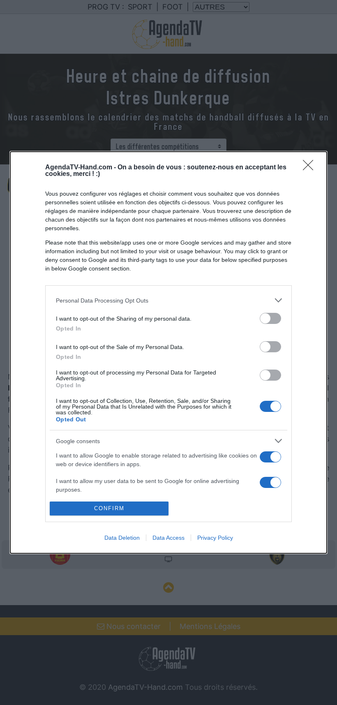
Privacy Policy (215, 537)
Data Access (168, 537)
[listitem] (168, 300)
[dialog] (168, 352)
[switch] (270, 318)
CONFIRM (109, 508)
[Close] (311, 168)
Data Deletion (122, 537)
